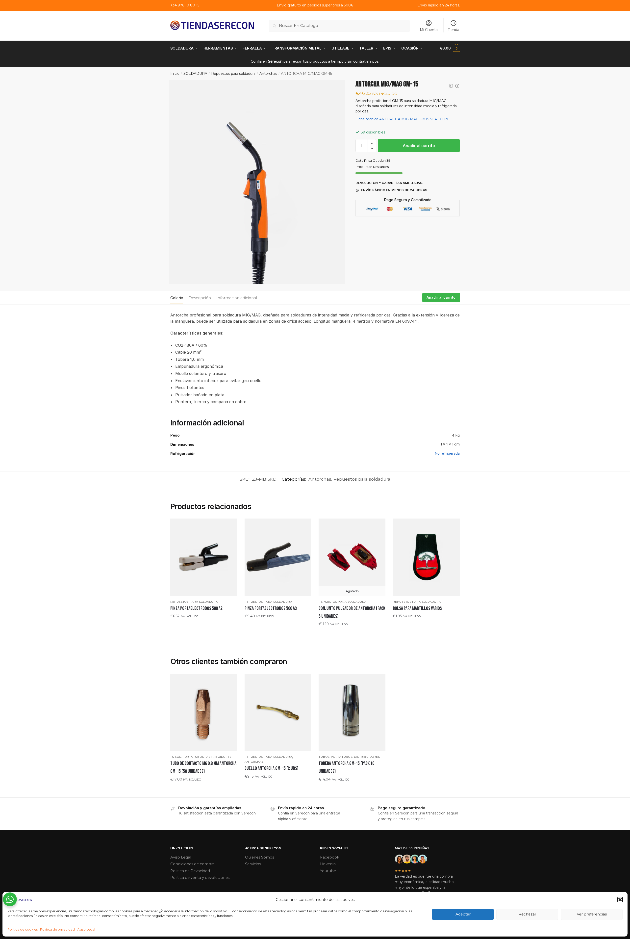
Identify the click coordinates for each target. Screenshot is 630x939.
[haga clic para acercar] (257, 182)
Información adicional (236, 297)
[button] (620, 899)
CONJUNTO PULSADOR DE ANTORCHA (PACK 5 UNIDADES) (352, 612)
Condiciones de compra (192, 863)
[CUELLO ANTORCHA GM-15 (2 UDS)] (278, 712)
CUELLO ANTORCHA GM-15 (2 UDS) (271, 768)
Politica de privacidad (57, 929)
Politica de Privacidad (190, 870)
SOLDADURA (195, 73)
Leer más (352, 634)
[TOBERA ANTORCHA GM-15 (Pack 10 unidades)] (352, 712)
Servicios (253, 863)
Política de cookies (22, 929)
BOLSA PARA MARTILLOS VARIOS (417, 608)
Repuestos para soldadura (233, 73)
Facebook (329, 857)
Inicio (174, 73)
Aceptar (463, 914)
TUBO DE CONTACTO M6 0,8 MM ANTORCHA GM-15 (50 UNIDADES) (203, 767)
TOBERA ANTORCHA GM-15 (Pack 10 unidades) (346, 767)
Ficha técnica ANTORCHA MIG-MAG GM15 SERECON (401, 119)
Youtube (328, 870)
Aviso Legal (86, 929)
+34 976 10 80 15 (184, 5)
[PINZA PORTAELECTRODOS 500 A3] (278, 557)
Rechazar (527, 914)
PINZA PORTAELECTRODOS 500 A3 (271, 608)
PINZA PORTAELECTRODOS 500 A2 (196, 608)
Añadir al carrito (419, 145)
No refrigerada (447, 453)
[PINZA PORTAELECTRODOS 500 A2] (203, 557)
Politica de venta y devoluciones (199, 877)
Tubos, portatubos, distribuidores (200, 756)
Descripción (200, 297)
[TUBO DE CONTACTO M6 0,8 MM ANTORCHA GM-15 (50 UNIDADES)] (203, 712)
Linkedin (328, 863)
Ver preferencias (592, 914)
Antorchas (268, 73)
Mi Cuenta (429, 29)
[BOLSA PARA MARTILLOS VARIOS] (426, 557)
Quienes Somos (259, 857)
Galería (176, 297)
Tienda (453, 29)
